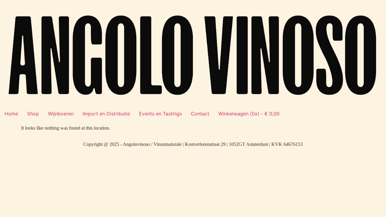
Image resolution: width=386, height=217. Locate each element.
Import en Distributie (106, 114)
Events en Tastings (160, 114)
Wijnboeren (61, 114)
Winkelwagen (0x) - (249, 114)
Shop (33, 114)
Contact (200, 114)
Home (11, 114)
